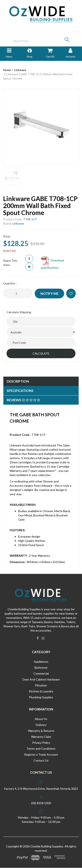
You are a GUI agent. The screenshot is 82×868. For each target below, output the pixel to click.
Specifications (20, 391)
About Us (41, 719)
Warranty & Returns (41, 730)
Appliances (41, 661)
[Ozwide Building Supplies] (41, 14)
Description (18, 381)
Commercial (41, 673)
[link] (38, 638)
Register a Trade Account (41, 754)
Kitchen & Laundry (41, 691)
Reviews (14, 400)
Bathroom (41, 667)
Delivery (41, 725)
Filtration (41, 685)
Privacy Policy (41, 742)
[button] (71, 293)
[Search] (67, 40)
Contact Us (41, 760)
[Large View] (12, 176)
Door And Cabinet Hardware (41, 679)
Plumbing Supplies (41, 697)
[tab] (41, 381)
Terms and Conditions (41, 748)
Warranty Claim (41, 736)
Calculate (41, 353)
